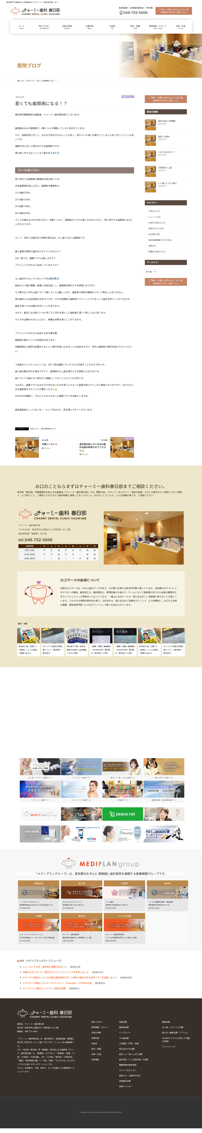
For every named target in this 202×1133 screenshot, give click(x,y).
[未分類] (27, 447)
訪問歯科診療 (125, 1081)
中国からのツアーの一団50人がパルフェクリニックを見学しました (56, 972)
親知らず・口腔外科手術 (129, 1075)
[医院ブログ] (122, 447)
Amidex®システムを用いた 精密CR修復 (176, 1040)
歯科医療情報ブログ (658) (160, 240)
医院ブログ (127, 96)
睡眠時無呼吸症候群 (127, 1064)
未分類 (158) (154, 234)
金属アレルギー (126, 1086)
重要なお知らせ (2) (157, 251)
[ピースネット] (122, 814)
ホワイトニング (169, 1046)
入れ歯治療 (124, 1038)
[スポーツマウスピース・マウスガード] (81, 814)
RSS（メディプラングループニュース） (41, 960)
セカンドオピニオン (127, 1070)
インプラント (125, 1032)
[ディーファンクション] (122, 833)
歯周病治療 (124, 1027)
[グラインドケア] (81, 833)
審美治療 (166, 1021)
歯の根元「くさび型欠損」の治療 (133, 1059)
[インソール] (164, 833)
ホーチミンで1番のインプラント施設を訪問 (44, 988)
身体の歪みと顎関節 (166, 121)
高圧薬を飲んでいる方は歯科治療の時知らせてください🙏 (92, 447)
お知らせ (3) (154, 211)
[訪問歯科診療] (40, 814)
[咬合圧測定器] (40, 833)
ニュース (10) (155, 216)
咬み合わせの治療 (127, 1048)
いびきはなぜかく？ (166, 152)
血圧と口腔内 (164, 136)
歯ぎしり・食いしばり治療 (130, 1054)
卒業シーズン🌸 (50, 444)
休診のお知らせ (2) (157, 222)
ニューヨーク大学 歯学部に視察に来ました (45, 966)
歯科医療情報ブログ (48, 428)
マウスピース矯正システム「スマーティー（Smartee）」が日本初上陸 (57, 983)
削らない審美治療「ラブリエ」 (175, 1032)
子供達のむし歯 (165, 167)
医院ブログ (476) (156, 228)
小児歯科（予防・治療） (129, 1043)
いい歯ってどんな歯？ (167, 183)
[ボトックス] (164, 814)
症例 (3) (152, 245)
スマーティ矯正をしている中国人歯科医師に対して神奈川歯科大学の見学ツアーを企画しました (70, 977)
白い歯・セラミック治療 (172, 1027)
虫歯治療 (123, 1021)
